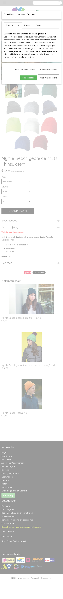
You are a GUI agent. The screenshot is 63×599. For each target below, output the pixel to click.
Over (38, 25)
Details (28, 25)
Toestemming (13, 25)
